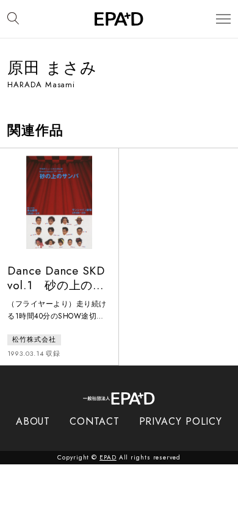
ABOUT (33, 421)
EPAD (108, 457)
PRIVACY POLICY (181, 421)
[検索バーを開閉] (13, 19)
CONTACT (94, 421)
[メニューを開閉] (223, 19)
